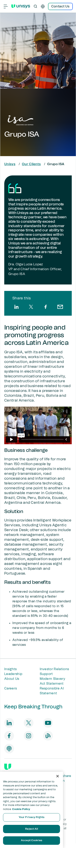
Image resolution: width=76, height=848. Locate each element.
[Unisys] (7, 767)
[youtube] (48, 723)
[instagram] (28, 736)
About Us (11, 678)
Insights (10, 669)
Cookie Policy (21, 809)
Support (46, 674)
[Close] (57, 776)
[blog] (48, 736)
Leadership (13, 674)
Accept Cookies (31, 840)
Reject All (31, 829)
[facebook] (46, 307)
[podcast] (9, 748)
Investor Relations (54, 669)
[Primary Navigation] (5, 6)
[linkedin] (16, 307)
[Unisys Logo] (20, 6)
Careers (10, 688)
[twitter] (31, 307)
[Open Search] (35, 6)
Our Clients (31, 164)
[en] (43, 6)
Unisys (9, 164)
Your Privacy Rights (31, 817)
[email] (60, 307)
